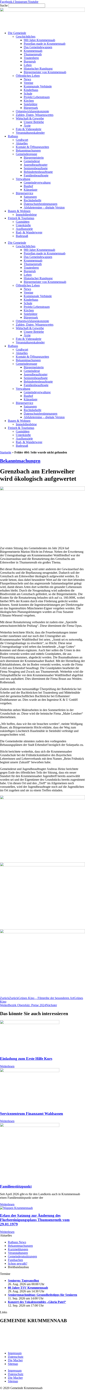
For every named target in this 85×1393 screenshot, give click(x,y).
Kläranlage (30, 189)
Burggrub (30, 61)
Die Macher (15, 1360)
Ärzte (27, 125)
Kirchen (29, 100)
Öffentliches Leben (28, 75)
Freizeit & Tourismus (21, 218)
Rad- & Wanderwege (29, 232)
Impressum (15, 1353)
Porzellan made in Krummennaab (44, 43)
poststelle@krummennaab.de (28, 1346)
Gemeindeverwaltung (37, 182)
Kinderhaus (31, 90)
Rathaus (13, 136)
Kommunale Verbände (38, 86)
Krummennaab (33, 50)
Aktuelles (22, 143)
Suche (4, 5)
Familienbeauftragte (36, 175)
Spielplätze (30, 104)
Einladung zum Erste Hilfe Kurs (26, 1058)
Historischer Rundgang (38, 68)
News (27, 79)
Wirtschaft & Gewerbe (30, 118)
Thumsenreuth (33, 54)
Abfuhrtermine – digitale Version (44, 207)
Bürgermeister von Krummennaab (45, 72)
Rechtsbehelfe (32, 200)
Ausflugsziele (24, 228)
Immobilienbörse (26, 214)
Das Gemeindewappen (38, 47)
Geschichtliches (25, 36)
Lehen (28, 65)
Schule (28, 93)
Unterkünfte (23, 225)
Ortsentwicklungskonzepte (32, 111)
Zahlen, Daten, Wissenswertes (34, 115)
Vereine (28, 82)
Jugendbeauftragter (35, 164)
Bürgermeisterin (34, 157)
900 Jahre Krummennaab (39, 40)
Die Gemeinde (17, 33)
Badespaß (22, 236)
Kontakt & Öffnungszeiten (32, 147)
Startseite (5, 452)
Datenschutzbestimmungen (40, 204)
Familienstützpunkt (16, 1186)
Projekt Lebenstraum (37, 97)
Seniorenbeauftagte (36, 168)
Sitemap (13, 1364)
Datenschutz (15, 1356)
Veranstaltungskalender (30, 132)
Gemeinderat (32, 161)
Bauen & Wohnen (19, 211)
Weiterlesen (7, 1066)
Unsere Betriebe (34, 122)
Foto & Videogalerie (28, 129)
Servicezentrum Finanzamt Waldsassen (31, 1113)
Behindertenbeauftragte (38, 172)
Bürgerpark (31, 107)
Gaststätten (22, 221)
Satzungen (30, 196)
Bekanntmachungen (28, 150)
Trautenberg (31, 58)
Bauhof (28, 186)
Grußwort (22, 139)
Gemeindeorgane (26, 154)
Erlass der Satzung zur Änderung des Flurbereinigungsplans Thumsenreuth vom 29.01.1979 (35, 1219)
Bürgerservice (24, 193)
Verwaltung (23, 179)
